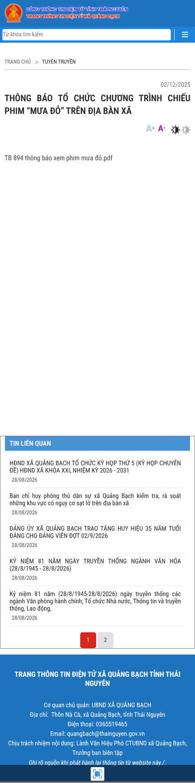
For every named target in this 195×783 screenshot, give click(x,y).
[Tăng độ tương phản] (175, 129)
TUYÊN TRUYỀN (59, 62)
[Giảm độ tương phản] (185, 129)
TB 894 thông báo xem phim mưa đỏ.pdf (58, 158)
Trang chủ (18, 62)
